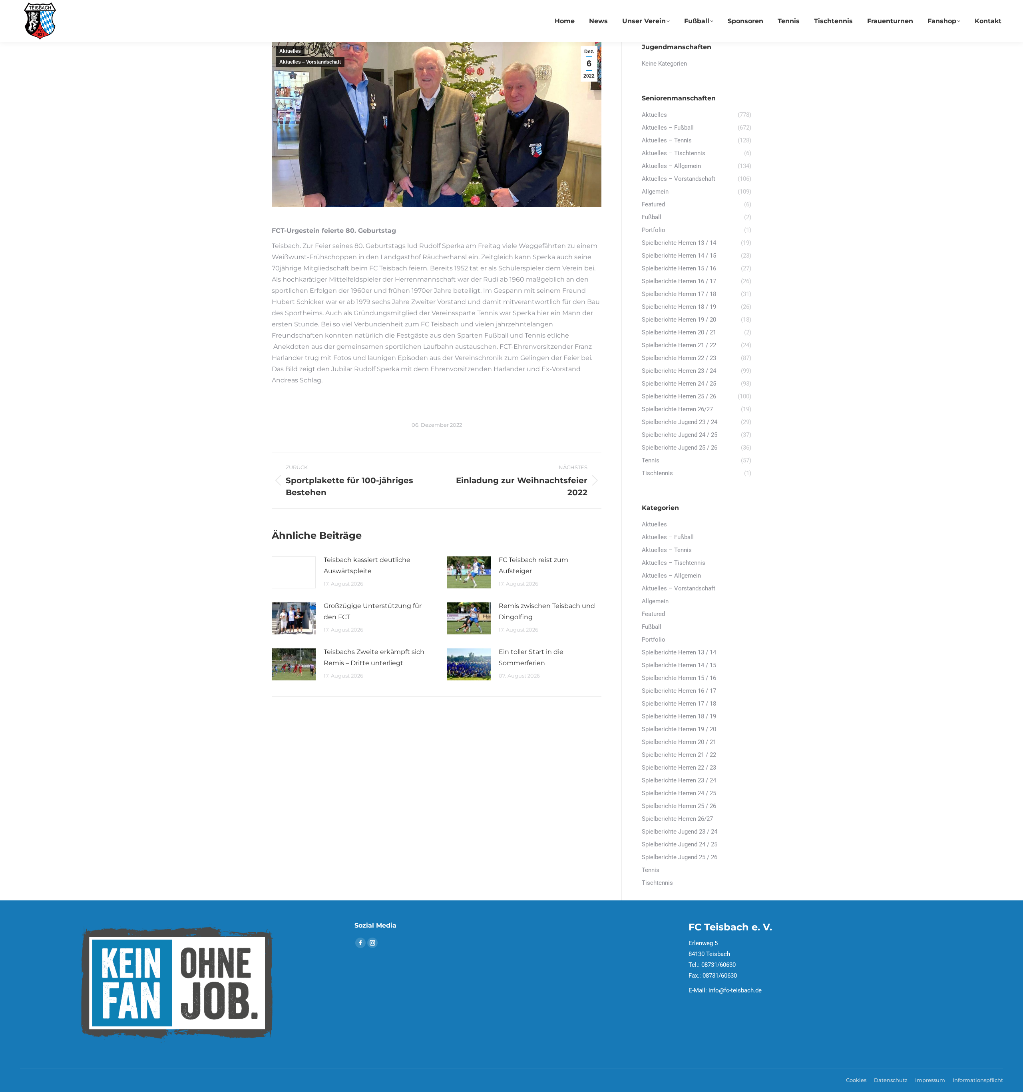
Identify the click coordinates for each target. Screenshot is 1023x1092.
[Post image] (294, 572)
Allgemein (655, 601)
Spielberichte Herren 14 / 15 (679, 665)
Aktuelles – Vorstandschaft (310, 62)
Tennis (650, 870)
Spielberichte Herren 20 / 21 (679, 742)
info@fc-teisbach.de (735, 990)
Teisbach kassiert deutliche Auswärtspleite (367, 565)
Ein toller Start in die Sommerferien (531, 657)
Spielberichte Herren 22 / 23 (679, 767)
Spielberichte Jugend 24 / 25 (679, 844)
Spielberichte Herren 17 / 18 (679, 703)
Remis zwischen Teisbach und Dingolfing (547, 611)
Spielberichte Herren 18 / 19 (679, 716)
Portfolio (653, 639)
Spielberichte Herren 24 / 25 (679, 793)
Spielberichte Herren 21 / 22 (679, 754)
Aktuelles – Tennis (667, 550)
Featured (653, 614)
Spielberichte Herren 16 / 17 (679, 690)
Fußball (651, 626)
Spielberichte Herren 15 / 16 (679, 678)
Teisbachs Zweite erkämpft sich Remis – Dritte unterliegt (374, 657)
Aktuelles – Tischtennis (673, 562)
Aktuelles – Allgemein (671, 575)
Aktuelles (290, 51)
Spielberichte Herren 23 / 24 (679, 780)
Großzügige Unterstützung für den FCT (373, 611)
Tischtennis (657, 882)
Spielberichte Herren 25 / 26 (679, 806)
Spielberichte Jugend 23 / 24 (679, 831)
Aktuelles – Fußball (668, 537)
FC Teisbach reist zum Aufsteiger (533, 565)
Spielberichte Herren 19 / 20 (679, 729)
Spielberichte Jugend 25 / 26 (679, 857)
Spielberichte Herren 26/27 (677, 818)
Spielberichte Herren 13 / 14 (679, 652)
